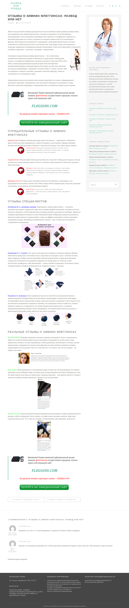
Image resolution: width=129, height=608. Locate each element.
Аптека (100, 6)
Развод (88, 6)
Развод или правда (16, 6)
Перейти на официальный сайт (44, 122)
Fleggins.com (44, 106)
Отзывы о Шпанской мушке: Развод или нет (101, 126)
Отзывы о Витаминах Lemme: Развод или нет (101, 132)
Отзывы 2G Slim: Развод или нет (102, 154)
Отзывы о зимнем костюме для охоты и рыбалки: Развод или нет (63, 499)
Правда (77, 6)
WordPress (55, 606)
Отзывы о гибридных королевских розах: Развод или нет (28, 499)
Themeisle (83, 606)
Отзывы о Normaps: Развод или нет (102, 120)
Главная (65, 6)
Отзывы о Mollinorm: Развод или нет (102, 109)
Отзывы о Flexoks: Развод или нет (103, 115)
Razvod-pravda (24, 23)
